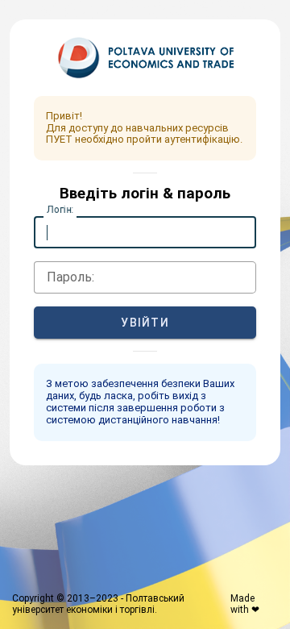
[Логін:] (145, 232)
